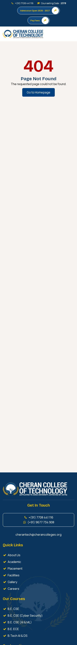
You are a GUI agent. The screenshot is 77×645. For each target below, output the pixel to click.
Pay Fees (35, 20)
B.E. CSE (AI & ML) (19, 622)
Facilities (13, 575)
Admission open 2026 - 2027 (35, 10)
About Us (13, 555)
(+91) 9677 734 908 (40, 522)
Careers (13, 589)
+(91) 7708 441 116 (23, 3)
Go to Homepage (38, 92)
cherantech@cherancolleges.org (38, 534)
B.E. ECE (13, 629)
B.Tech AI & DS (17, 636)
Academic (14, 562)
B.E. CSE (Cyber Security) (25, 615)
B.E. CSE (13, 609)
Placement (14, 568)
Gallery (12, 582)
